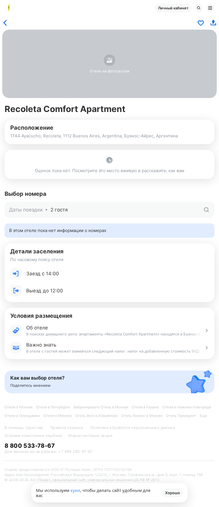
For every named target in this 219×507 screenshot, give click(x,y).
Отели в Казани (145, 407)
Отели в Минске (57, 416)
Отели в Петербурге (53, 407)
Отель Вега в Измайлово (96, 416)
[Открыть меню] (210, 8)
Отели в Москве (19, 407)
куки (75, 490)
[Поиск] (198, 8)
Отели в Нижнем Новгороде (186, 407)
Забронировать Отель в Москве (100, 407)
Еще (203, 416)
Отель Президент (181, 416)
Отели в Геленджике (22, 416)
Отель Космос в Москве (142, 416)
